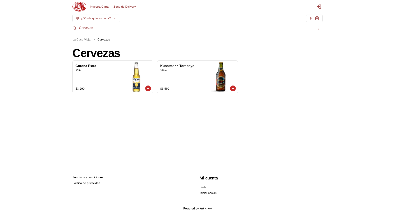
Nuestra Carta (99, 6)
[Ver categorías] (319, 28)
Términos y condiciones (87, 177)
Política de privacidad (86, 183)
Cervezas (86, 28)
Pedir (203, 187)
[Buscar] (74, 28)
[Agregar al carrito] (148, 88)
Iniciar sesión (208, 192)
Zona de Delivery (125, 6)
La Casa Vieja (81, 39)
